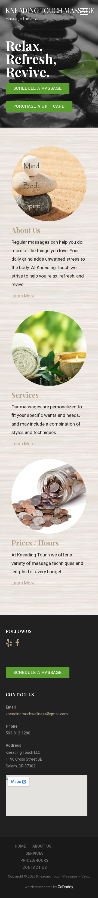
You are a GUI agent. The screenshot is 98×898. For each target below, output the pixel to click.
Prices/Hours (34, 860)
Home (20, 846)
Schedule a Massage (37, 88)
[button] (84, 12)
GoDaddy (65, 887)
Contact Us (34, 867)
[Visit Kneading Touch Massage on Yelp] (9, 644)
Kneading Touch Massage (49, 10)
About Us (41, 846)
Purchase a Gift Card (39, 106)
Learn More (23, 296)
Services (35, 853)
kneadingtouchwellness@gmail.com (37, 714)
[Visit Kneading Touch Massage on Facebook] (17, 644)
